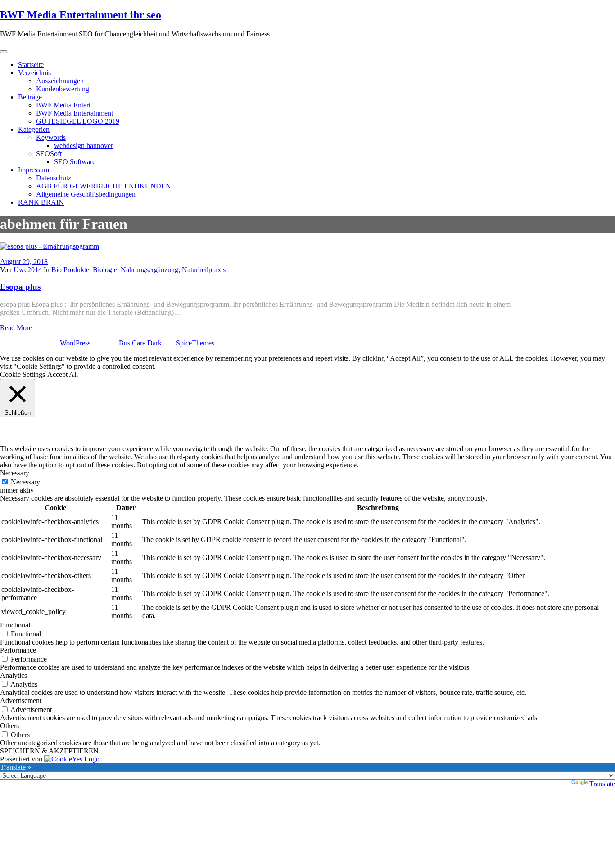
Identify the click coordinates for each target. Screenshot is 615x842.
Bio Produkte (70, 269)
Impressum (33, 170)
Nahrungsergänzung (149, 269)
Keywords (51, 137)
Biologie (105, 269)
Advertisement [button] (20, 700)
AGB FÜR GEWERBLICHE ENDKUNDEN (103, 186)
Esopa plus (20, 286)
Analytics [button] (13, 675)
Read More (16, 327)
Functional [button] (15, 625)
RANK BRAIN (41, 202)
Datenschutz (53, 178)
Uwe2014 (28, 269)
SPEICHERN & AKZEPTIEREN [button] (49, 751)
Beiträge (30, 97)
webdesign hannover (83, 145)
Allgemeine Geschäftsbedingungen (86, 194)
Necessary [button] (14, 473)
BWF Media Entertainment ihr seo (80, 15)
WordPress (75, 343)
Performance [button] (18, 650)
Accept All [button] (62, 374)
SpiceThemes (195, 343)
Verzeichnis (34, 72)
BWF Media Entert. (64, 105)
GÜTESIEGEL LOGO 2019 (77, 121)
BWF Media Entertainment (74, 113)
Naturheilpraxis (204, 269)
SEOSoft (49, 153)
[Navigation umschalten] (3, 51)
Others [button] (9, 726)
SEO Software (74, 162)
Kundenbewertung (62, 89)
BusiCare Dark (140, 343)
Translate (602, 784)
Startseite (31, 64)
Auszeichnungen (60, 81)
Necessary (25, 482)
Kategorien (34, 129)
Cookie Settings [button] (22, 374)
